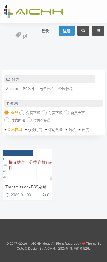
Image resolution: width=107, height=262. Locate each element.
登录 (45, 30)
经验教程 (65, 88)
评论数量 (55, 129)
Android (12, 88)
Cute (20, 248)
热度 (85, 129)
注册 (67, 30)
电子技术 (47, 88)
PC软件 (29, 88)
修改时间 (35, 129)
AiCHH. (50, 248)
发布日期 (15, 129)
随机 (72, 129)
